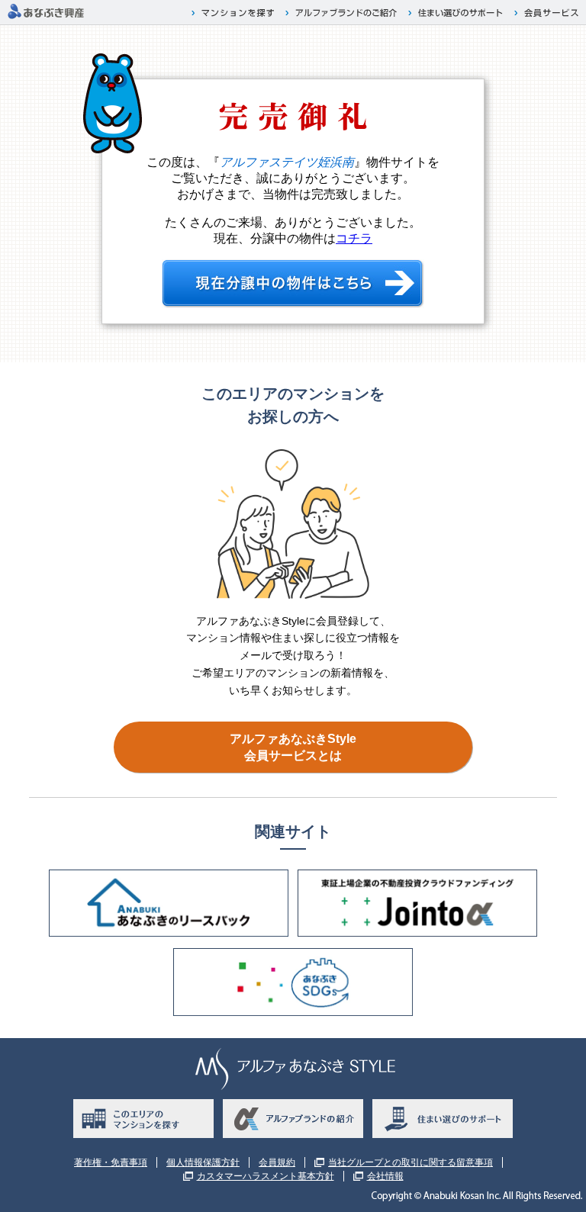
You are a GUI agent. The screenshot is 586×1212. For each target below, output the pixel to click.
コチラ (354, 238)
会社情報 (385, 1176)
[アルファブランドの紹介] (293, 1118)
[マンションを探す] (235, 13)
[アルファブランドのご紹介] (343, 13)
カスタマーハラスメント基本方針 (265, 1176)
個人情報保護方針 (203, 1162)
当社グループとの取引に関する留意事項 (410, 1162)
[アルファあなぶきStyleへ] (46, 16)
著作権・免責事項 (110, 1162)
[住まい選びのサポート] (457, 13)
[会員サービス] (548, 13)
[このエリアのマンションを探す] (143, 1118)
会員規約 (277, 1162)
